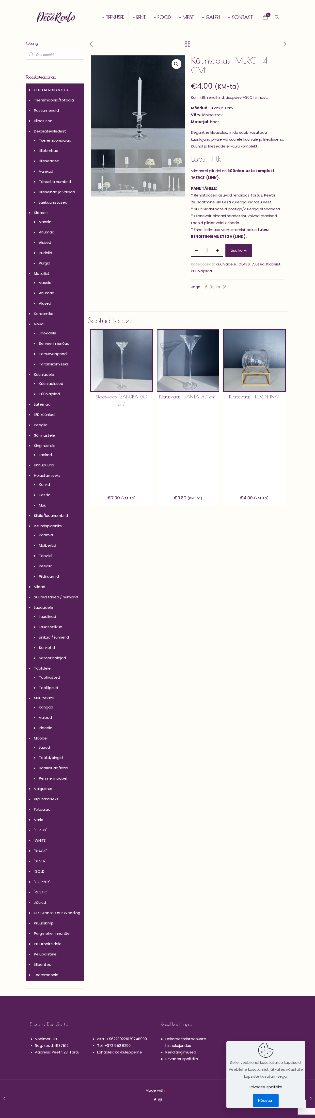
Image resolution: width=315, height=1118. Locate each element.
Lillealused (43, 120)
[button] (176, 64)
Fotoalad (42, 809)
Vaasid (45, 221)
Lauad (44, 747)
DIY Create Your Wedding (57, 912)
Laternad (42, 404)
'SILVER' (40, 861)
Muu (42, 505)
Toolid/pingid (51, 757)
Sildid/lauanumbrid (51, 515)
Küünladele (226, 264)
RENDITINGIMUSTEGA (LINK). (219, 236)
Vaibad (45, 717)
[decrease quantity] (196, 250)
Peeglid (40, 424)
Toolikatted (49, 677)
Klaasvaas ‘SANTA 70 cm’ (188, 396)
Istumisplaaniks (48, 525)
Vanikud (46, 171)
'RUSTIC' (41, 892)
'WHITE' (40, 840)
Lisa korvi (239, 250)
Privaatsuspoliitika (181, 1058)
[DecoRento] (56, 17)
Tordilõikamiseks (54, 364)
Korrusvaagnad (53, 353)
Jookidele (47, 333)
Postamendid (46, 110)
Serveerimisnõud (54, 343)
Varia (38, 819)
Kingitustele (45, 445)
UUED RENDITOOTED (51, 89)
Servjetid (47, 647)
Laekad (45, 454)
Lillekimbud (48, 150)
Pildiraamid (49, 576)
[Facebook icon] (155, 1099)
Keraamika (43, 313)
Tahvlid (45, 555)
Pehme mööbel (53, 778)
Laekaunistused (53, 202)
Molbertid (47, 545)
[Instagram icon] (160, 1099)
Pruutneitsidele (48, 943)
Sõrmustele (44, 435)
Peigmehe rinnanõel (52, 933)
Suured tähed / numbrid (56, 597)
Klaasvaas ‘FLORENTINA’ (254, 396)
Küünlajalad (201, 271)
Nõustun (265, 1100)
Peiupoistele (45, 954)
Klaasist (273, 264)
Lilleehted (42, 964)
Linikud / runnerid (54, 637)
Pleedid (45, 727)
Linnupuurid (44, 465)
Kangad (46, 707)
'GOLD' (39, 871)
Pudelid (45, 252)
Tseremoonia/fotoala (54, 100)
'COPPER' (42, 881)
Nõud (39, 324)
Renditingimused (180, 1052)
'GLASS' (244, 264)
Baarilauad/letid (53, 768)
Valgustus (43, 788)
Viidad (39, 586)
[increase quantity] (217, 250)
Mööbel (40, 738)
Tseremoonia (46, 974)
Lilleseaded (49, 161)
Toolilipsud (48, 687)
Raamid (46, 535)
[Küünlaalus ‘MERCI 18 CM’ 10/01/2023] (310, 1098)
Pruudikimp (44, 923)
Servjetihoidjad (52, 657)
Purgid (44, 263)
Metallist (41, 273)
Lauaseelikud (50, 626)
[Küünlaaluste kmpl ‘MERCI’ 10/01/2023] (4, 1098)
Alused (258, 264)
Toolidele (42, 668)
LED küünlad (44, 414)
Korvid (44, 484)
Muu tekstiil (44, 698)
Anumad (46, 232)
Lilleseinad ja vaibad (57, 192)
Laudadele (43, 607)
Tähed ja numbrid (55, 181)
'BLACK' (40, 850)
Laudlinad (47, 616)
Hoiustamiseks (47, 475)
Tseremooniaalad (55, 140)
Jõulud (40, 902)
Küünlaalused (51, 383)
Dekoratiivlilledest (50, 131)
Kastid (44, 494)
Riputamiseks (46, 799)
